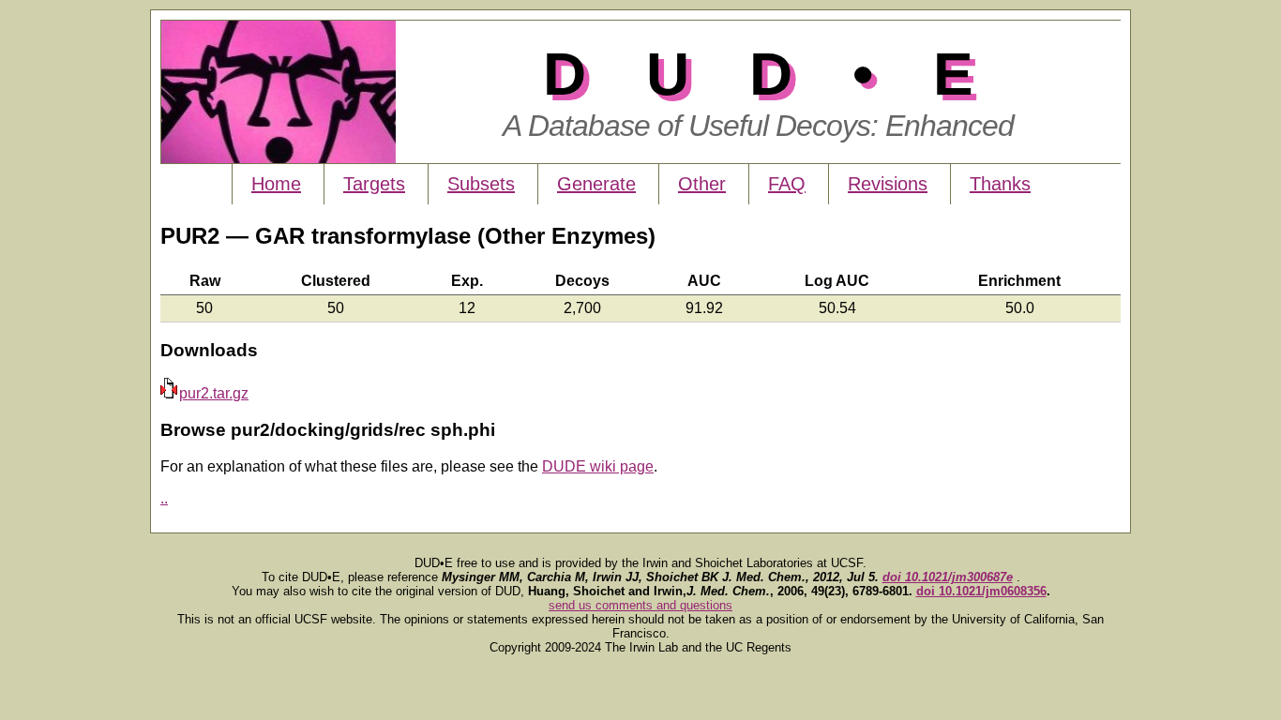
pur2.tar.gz (214, 393)
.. (164, 498)
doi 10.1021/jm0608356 (981, 591)
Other (702, 183)
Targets (374, 183)
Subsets (481, 183)
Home (276, 183)
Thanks (1000, 183)
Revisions (887, 183)
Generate (596, 183)
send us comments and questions (640, 605)
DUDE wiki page (598, 466)
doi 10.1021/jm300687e (947, 577)
